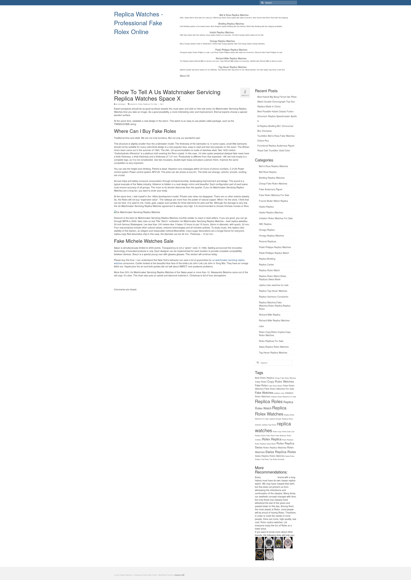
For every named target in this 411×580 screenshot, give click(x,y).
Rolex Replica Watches (274, 447)
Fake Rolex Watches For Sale (274, 195)
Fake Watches (264, 392)
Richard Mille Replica (269, 314)
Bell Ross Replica (268, 172)
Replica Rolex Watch (269, 270)
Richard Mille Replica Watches (274, 320)
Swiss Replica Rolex (280, 451)
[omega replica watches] (259, 542)
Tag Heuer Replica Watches (273, 352)
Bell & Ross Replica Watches (273, 166)
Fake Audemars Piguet (270, 189)
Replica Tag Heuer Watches (273, 290)
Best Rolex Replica (264, 377)
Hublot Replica (266, 206)
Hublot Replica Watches (271, 212)
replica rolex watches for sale (274, 285)
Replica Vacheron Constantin (273, 296)
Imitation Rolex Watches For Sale (276, 218)
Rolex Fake (265, 435)
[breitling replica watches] (269, 542)
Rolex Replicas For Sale (147, 104)
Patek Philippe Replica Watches (275, 247)
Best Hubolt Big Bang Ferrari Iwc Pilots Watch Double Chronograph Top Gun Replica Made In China (277, 101)
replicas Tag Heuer (269, 425)
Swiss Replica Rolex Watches (274, 346)
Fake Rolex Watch (275, 385)
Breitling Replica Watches (272, 177)
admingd (121, 104)
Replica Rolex (269, 401)
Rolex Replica (271, 439)
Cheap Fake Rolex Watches (273, 183)
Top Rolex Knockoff (277, 459)
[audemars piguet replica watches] (269, 554)
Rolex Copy (277, 431)
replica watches (269, 477)
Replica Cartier (266, 264)
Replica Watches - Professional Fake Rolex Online (138, 22)
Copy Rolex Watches (280, 381)
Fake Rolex (261, 385)
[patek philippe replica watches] (288, 542)
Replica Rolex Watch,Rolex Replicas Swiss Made (272, 277)
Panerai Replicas (267, 241)
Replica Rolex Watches (270, 410)
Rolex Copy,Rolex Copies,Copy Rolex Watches (275, 333)
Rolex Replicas (287, 439)
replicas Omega (275, 419)
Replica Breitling (267, 258)
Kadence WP (180, 575)
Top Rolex (265, 459)
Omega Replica (267, 229)
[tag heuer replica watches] (278, 542)
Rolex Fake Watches (278, 435)
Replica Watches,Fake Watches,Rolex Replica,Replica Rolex (274, 305)
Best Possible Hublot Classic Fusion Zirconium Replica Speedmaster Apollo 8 (277, 116)
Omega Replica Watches (271, 235)
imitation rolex (279, 393)
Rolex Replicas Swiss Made (265, 443)
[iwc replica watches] (259, 554)
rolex (261, 326)
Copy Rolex (261, 381)
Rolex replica (267, 522)
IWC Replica (265, 224)
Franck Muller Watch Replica (273, 200)
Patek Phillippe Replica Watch (274, 252)
